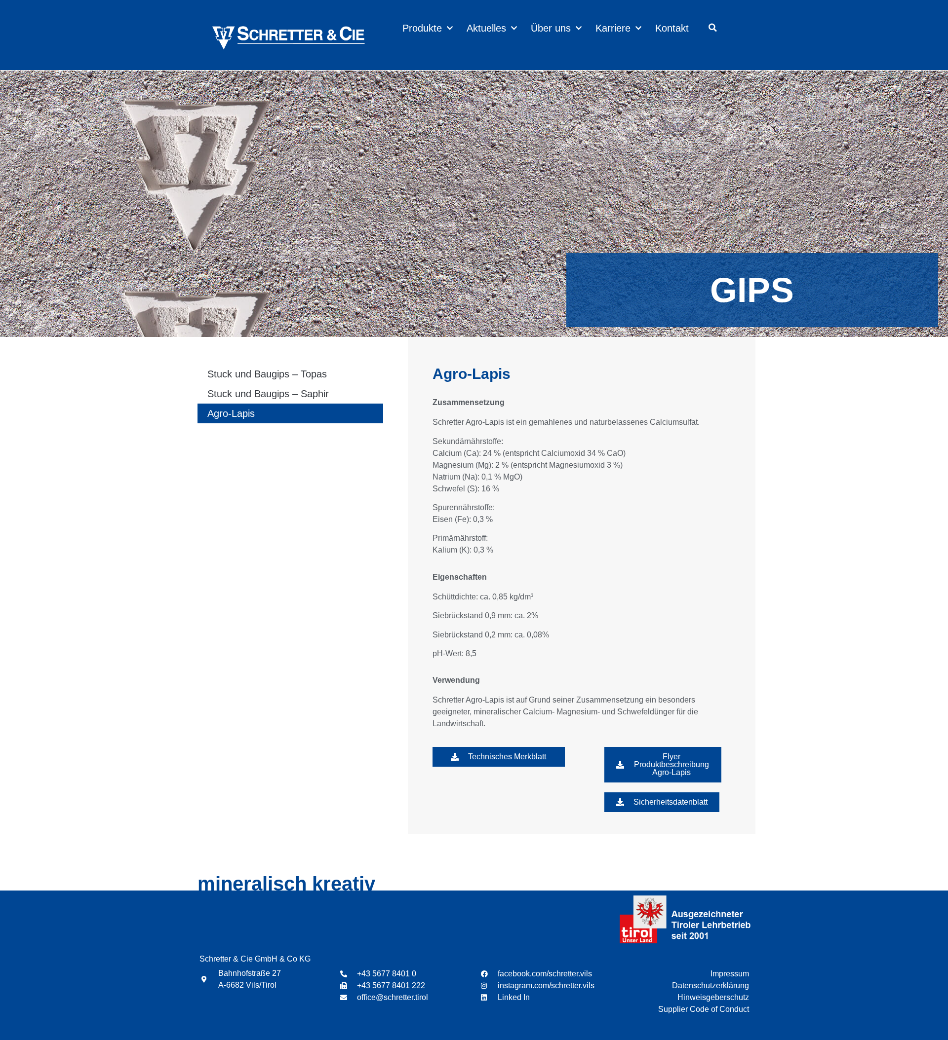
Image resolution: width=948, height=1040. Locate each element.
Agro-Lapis (231, 413)
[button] (713, 27)
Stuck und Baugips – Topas (267, 374)
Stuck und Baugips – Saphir (268, 393)
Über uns (551, 28)
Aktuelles (486, 28)
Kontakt (672, 28)
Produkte (422, 28)
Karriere (613, 28)
